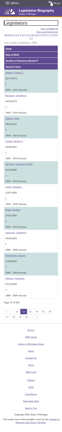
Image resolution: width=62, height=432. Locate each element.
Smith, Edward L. (14, 187)
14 (36, 311)
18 (13, 317)
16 (49, 311)
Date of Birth (12, 54)
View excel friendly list (47, 32)
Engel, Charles (12, 210)
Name (9, 48)
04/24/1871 (11, 124)
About (31, 351)
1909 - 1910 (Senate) (16, 90)
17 (7, 317)
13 (30, 311)
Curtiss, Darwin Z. (14, 141)
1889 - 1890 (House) (15, 250)
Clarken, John (12, 118)
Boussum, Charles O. (16, 95)
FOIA (31, 387)
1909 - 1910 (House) (15, 112)
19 (20, 317)
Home (31, 365)
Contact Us (31, 358)
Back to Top (31, 408)
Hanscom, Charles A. (16, 232)
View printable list (49, 28)
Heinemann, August (15, 255)
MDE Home (31, 337)
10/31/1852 (11, 215)
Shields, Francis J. (14, 72)
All (5, 35)
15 (43, 311)
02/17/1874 (11, 78)
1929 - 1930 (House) (15, 204)
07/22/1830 (11, 284)
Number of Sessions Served (21, 60)
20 (26, 317)
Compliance (31, 394)
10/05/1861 (11, 147)
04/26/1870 (11, 101)
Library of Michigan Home (31, 344)
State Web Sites (31, 401)
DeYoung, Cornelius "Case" (19, 164)
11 (17, 311)
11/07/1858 (11, 192)
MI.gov (57, 3)
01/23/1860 (11, 170)
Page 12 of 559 (11, 302)
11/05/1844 (11, 261)
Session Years (13, 66)
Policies (31, 380)
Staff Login (31, 372)
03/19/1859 (11, 238)
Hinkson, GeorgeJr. (15, 278)
